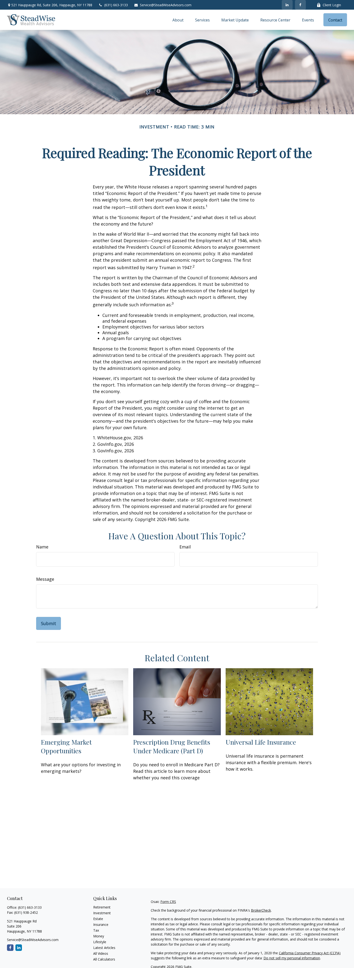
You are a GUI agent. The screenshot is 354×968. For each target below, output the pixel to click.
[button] (178, 20)
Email (185, 547)
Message (45, 579)
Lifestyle (99, 942)
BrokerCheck (261, 910)
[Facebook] (300, 5)
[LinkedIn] (287, 5)
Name (42, 547)
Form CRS (168, 901)
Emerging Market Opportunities (66, 746)
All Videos (100, 953)
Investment (102, 913)
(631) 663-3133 (116, 5)
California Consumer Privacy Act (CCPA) (310, 953)
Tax (96, 930)
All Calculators (104, 959)
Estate (98, 918)
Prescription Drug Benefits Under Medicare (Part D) (171, 746)
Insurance (100, 924)
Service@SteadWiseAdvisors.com (165, 5)
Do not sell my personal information (291, 958)
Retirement (102, 907)
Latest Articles (104, 947)
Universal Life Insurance (261, 742)
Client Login (332, 5)
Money (98, 936)
